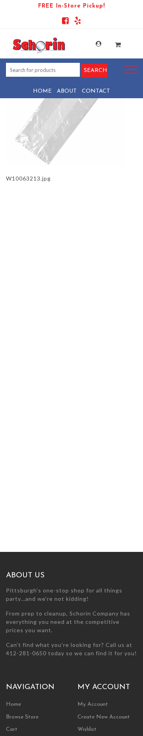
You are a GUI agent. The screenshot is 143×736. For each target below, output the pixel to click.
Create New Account (103, 717)
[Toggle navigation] (131, 69)
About (67, 91)
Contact (96, 91)
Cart (11, 729)
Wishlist (87, 729)
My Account (93, 44)
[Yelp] (77, 22)
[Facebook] (65, 22)
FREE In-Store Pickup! (71, 6)
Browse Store (22, 717)
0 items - (113, 42)
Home (42, 91)
